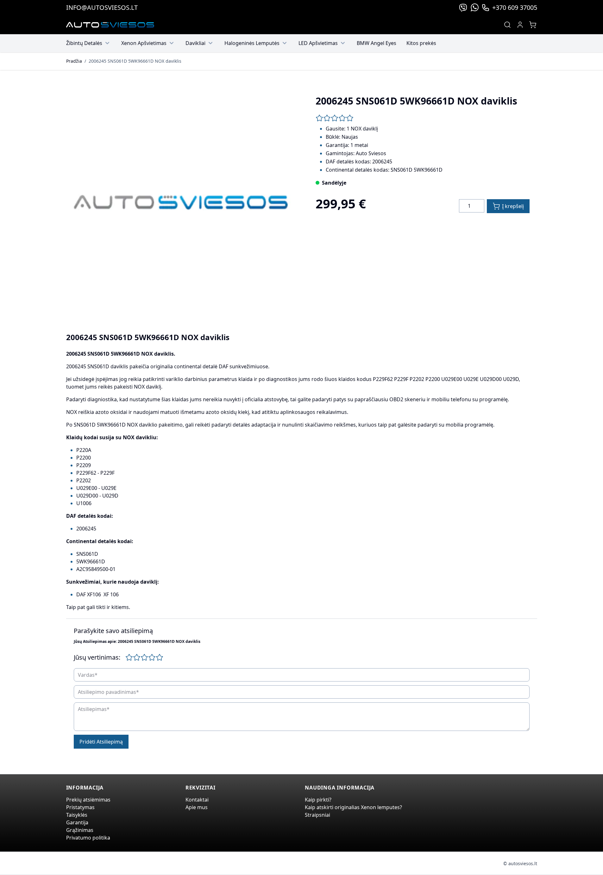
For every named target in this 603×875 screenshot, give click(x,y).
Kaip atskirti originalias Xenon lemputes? (353, 807)
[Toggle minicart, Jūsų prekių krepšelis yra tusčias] (532, 24)
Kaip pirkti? (318, 799)
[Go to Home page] (110, 25)
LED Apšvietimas (318, 43)
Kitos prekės (421, 43)
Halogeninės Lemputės (252, 43)
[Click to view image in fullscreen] (180, 202)
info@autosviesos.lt (102, 7)
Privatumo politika (88, 837)
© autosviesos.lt (520, 863)
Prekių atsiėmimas (88, 799)
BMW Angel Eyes (376, 43)
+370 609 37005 (514, 7)
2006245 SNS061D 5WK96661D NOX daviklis (135, 61)
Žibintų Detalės (84, 43)
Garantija (77, 822)
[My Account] (520, 24)
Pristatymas (80, 807)
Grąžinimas (79, 830)
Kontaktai (197, 799)
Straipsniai (317, 814)
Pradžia (74, 61)
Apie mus (196, 807)
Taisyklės (76, 814)
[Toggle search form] (507, 24)
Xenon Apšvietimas (143, 43)
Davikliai (195, 43)
